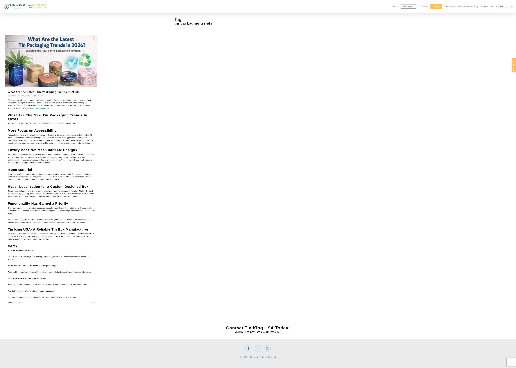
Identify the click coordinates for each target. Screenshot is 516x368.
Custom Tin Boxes (26, 96)
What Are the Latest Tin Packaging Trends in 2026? (44, 92)
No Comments (41, 96)
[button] (510, 1)
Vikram (13, 96)
